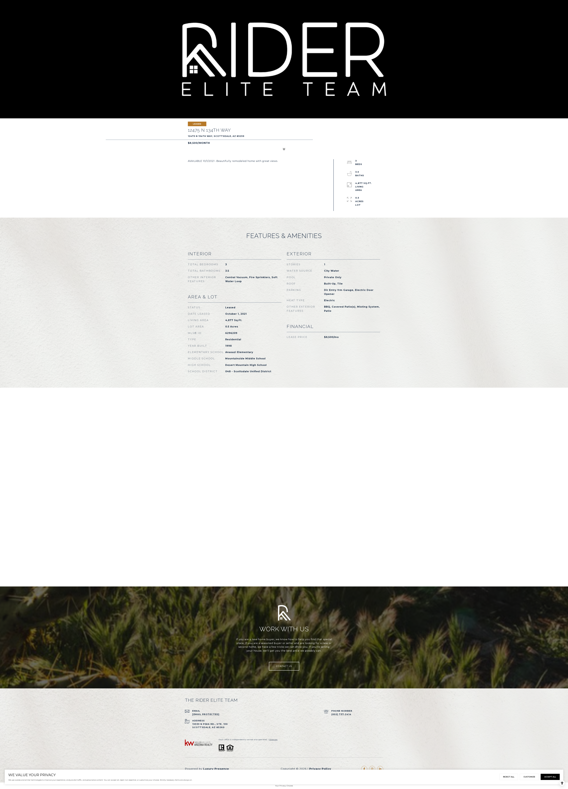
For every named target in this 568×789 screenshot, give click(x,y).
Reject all (508, 777)
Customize (529, 777)
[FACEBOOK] (364, 769)
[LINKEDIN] (380, 769)
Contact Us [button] (284, 666)
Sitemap (273, 739)
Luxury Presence (216, 769)
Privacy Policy (320, 769)
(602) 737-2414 (341, 714)
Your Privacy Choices (284, 786)
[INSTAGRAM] (372, 769)
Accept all (550, 777)
